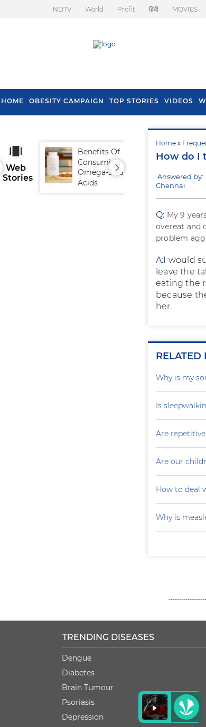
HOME (12, 101)
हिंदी (153, 9)
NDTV (62, 9)
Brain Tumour (88, 687)
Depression (83, 717)
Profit (126, 9)
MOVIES (185, 9)
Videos (178, 101)
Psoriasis (78, 702)
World (94, 9)
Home (166, 143)
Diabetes (78, 672)
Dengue (76, 658)
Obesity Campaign (66, 101)
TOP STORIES (134, 101)
